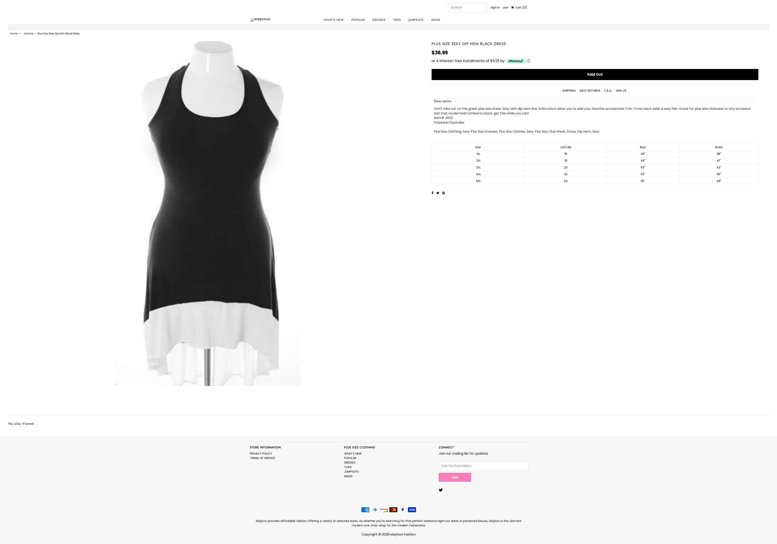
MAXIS (435, 20)
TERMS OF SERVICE (262, 458)
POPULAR (358, 20)
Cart (520, 7)
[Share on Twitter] (438, 193)
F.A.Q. (608, 90)
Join (505, 7)
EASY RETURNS (590, 90)
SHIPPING (569, 90)
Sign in (495, 7)
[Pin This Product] (443, 193)
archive (28, 33)
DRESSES (379, 20)
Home (13, 33)
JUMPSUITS (416, 20)
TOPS (397, 20)
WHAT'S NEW (334, 20)
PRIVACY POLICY (261, 454)
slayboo (396, 534)
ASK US (621, 90)
